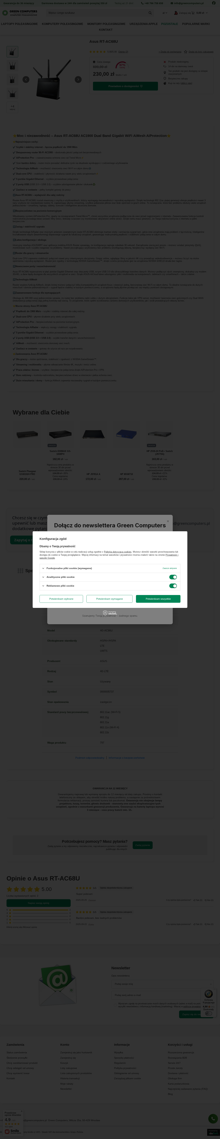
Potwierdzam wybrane (61, 598)
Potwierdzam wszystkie (158, 598)
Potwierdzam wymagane (109, 598)
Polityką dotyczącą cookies (117, 551)
